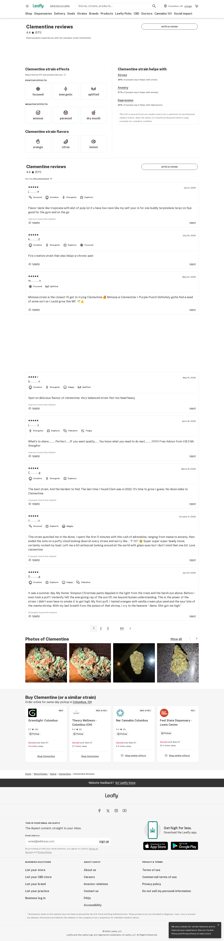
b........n (34, 381)
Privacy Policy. (45, 852)
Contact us (91, 891)
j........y (33, 425)
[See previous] (190, 638)
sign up (104, 841)
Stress (122, 75)
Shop (28, 13)
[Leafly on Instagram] (116, 811)
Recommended (41, 179)
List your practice (37, 891)
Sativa (53, 774)
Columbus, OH (82, 702)
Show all (176, 639)
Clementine (65, 774)
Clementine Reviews (83, 774)
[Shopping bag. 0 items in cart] (197, 6)
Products (107, 13)
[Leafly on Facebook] (99, 810)
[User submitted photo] (46, 662)
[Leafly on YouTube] (124, 811)
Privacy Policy (189, 933)
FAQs (87, 898)
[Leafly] (38, 6)
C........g (34, 472)
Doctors (146, 13)
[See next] (197, 638)
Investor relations (96, 884)
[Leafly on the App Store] (155, 846)
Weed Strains (41, 774)
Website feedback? (112, 782)
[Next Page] (130, 628)
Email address (32, 835)
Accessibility (93, 905)
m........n (34, 280)
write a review (169, 26)
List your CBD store (38, 877)
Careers (89, 877)
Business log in (35, 898)
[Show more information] (64, 74)
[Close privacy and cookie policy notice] (218, 924)
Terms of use (151, 870)
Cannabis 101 (163, 13)
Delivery (59, 13)
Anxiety (123, 87)
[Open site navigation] (27, 6)
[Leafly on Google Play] (184, 846)
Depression (125, 100)
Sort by (29, 179)
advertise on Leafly (60, 6)
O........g (34, 576)
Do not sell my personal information (166, 891)
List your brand (35, 884)
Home (28, 774)
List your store (35, 870)
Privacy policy (151, 884)
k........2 (34, 239)
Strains (82, 13)
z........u (34, 520)
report (192, 222)
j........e (33, 191)
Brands (94, 13)
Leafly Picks (123, 13)
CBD (136, 13)
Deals (71, 13)
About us (90, 870)
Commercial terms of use (159, 877)
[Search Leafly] (154, 6)
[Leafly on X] (108, 811)
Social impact (183, 13)
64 (122, 628)
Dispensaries (43, 13)
